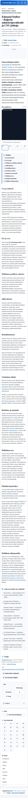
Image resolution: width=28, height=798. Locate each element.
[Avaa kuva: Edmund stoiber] (14, 124)
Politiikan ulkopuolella (11, 181)
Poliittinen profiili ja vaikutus (13, 163)
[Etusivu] (18, 2)
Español (4, 775)
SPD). (16, 498)
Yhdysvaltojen (6, 540)
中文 (3, 768)
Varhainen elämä (10, 171)
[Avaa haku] (21, 2)
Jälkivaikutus (9, 165)
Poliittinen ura (9, 176)
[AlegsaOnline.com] (8, 2)
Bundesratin (11, 475)
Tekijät (9, 793)
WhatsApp (19, 688)
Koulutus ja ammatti (11, 173)
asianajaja (4, 389)
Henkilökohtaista (10, 168)
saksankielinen (7, 65)
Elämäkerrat (11, 8)
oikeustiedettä (13, 430)
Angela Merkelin (11, 491)
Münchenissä (10, 428)
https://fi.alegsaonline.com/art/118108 (13, 669)
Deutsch (4, 772)
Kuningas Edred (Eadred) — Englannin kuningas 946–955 (12, 602)
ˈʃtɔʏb (9, 67)
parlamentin (5, 387)
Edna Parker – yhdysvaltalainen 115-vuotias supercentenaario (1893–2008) (14, 595)
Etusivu (4, 8)
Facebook (8, 692)
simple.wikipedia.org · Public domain (11, 142)
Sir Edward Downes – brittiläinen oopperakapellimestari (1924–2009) (14, 633)
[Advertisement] (14, 53)
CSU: (10, 565)
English (4, 782)
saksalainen (12, 70)
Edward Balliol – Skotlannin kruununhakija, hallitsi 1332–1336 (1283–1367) (13, 618)
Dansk (4, 765)
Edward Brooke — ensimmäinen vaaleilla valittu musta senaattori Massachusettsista (13, 626)
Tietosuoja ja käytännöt (18, 793)
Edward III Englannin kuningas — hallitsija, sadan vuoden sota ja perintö (13, 647)
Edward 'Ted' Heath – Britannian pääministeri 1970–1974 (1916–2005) (14, 640)
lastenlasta (12, 401)
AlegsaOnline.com (7, 660)
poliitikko (20, 70)
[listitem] (5, 147)
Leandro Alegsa (12, 40)
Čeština (4, 762)
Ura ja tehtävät (9, 158)
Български (5, 758)
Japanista (12, 578)
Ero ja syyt (8, 160)
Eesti (3, 778)
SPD (10, 514)
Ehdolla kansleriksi (10, 178)
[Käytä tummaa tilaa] (25, 2)
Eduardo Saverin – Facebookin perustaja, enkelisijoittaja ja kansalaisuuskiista (13, 610)
